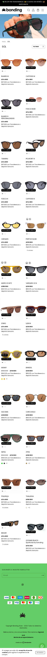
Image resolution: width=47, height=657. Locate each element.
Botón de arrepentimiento (23, 637)
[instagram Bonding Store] (22, 584)
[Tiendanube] (23, 643)
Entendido (40, 652)
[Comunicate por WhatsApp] (42, 646)
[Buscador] (28, 10)
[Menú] (42, 10)
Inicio (4, 42)
